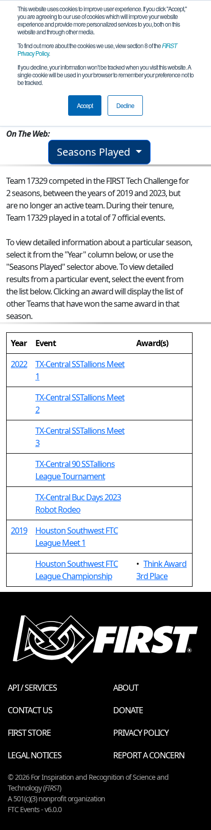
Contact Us (30, 710)
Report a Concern (148, 755)
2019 (19, 530)
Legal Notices (34, 755)
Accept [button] (85, 105)
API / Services (32, 687)
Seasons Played (95, 152)
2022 (19, 364)
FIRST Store (29, 732)
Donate (128, 710)
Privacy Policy (140, 732)
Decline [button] (125, 105)
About (125, 687)
